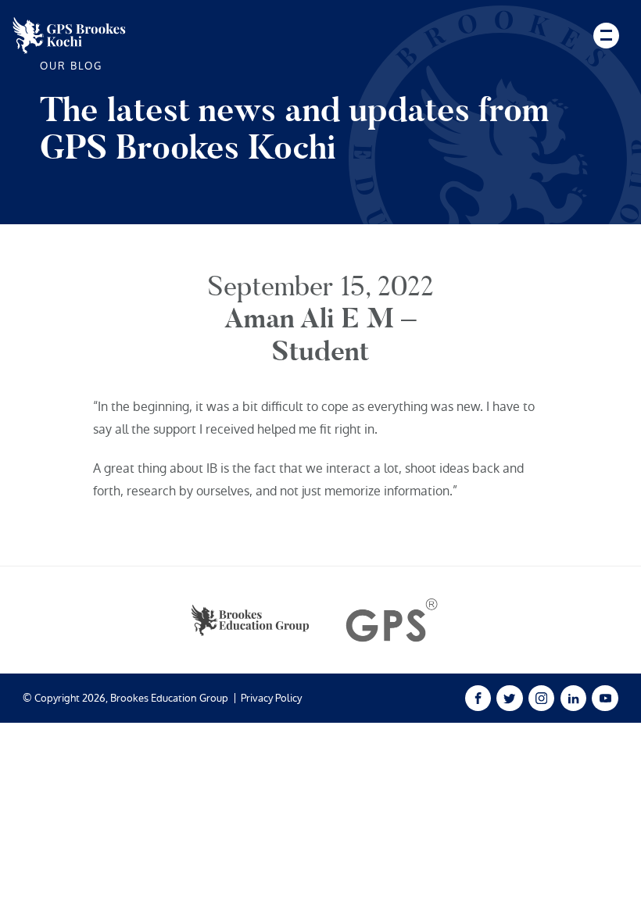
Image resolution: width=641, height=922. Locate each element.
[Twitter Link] (509, 698)
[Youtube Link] (605, 698)
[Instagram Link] (541, 698)
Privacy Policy (271, 698)
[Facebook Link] (478, 698)
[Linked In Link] (573, 698)
